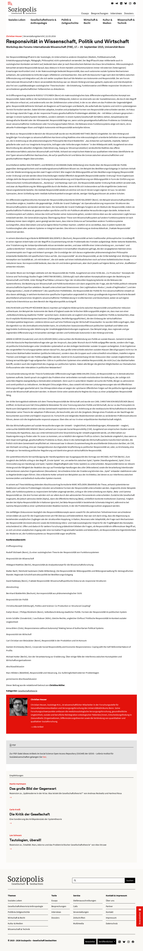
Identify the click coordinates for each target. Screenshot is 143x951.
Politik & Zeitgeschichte (69, 21)
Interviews (116, 13)
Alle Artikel (38, 726)
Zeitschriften (79, 917)
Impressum (111, 917)
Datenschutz (112, 923)
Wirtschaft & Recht (91, 21)
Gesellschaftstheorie (27, 690)
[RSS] (121, 3)
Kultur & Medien (107, 21)
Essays (85, 13)
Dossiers (129, 13)
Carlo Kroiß (14, 809)
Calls (75, 906)
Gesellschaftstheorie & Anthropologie (43, 21)
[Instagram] (130, 3)
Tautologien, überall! (25, 840)
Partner (109, 906)
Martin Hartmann (17, 783)
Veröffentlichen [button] (106, 941)
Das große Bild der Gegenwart (32, 788)
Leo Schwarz (15, 835)
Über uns (110, 900)
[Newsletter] (112, 3)
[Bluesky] (125, 3)
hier (44, 756)
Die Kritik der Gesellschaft (29, 814)
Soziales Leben (16, 19)
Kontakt (109, 912)
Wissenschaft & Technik (126, 21)
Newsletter (90, 941)
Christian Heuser (14, 36)
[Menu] (9, 3)
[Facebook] (134, 3)
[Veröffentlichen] (117, 3)
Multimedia (78, 923)
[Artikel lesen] (10, 797)
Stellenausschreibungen (84, 900)
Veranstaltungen (81, 912)
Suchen (130, 880)
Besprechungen (99, 13)
